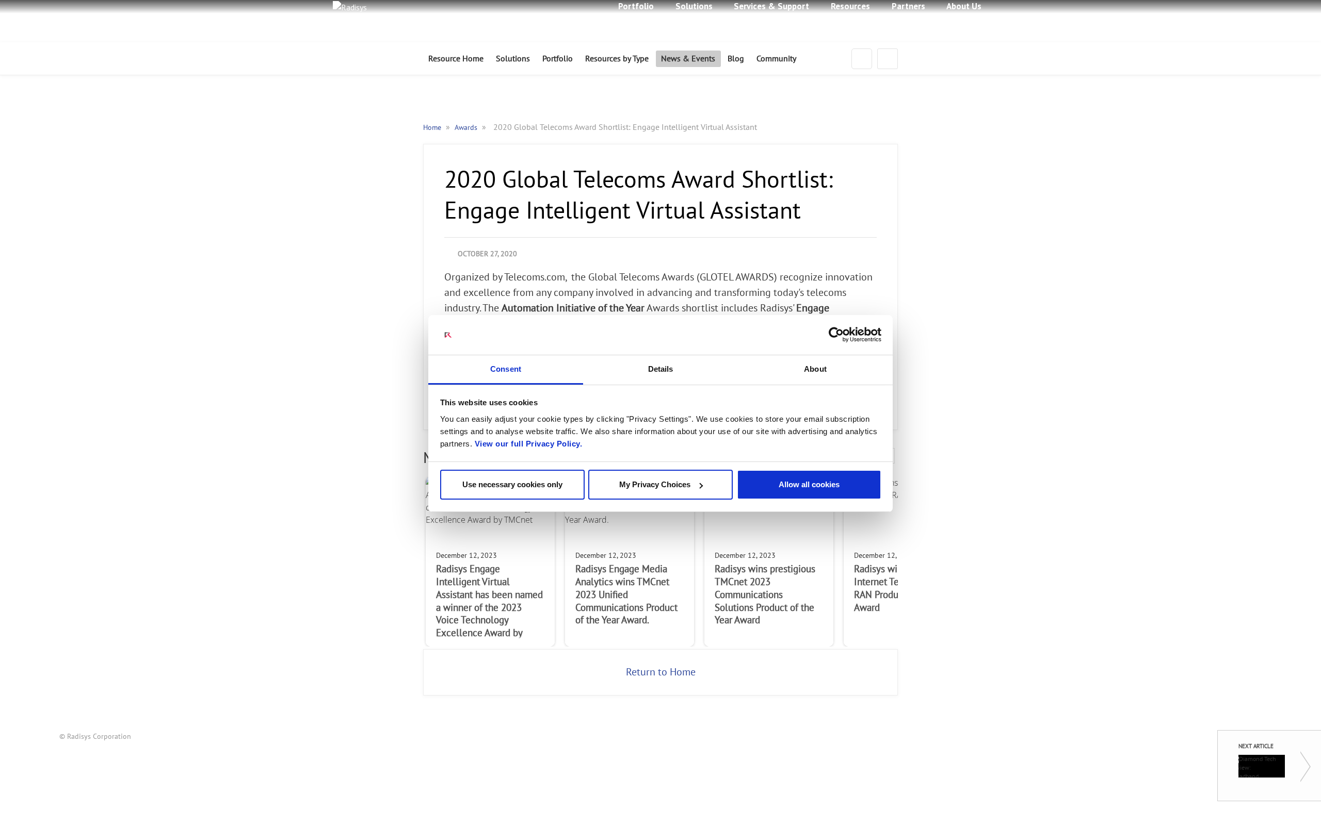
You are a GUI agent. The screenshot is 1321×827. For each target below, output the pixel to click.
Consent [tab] (505, 369)
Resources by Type (617, 58)
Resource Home (456, 58)
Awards (467, 127)
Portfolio (557, 58)
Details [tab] (660, 369)
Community (776, 58)
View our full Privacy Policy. (529, 443)
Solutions (513, 58)
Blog (736, 58)
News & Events (688, 58)
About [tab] (815, 369)
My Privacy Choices (654, 484)
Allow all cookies (809, 484)
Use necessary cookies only (512, 484)
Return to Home (661, 672)
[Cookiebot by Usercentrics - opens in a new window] (836, 335)
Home (433, 127)
